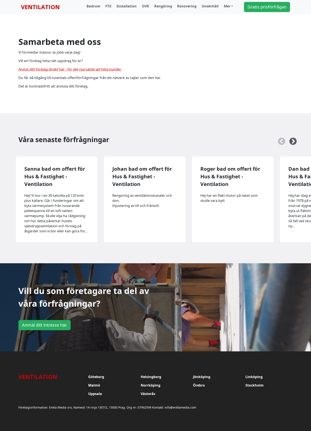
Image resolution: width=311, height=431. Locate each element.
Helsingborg (151, 376)
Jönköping (201, 376)
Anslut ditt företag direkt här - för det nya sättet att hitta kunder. (69, 69)
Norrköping (150, 385)
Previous (279, 139)
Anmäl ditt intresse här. (44, 325)
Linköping (254, 376)
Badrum (93, 6)
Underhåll (210, 6)
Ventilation (40, 7)
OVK (145, 6)
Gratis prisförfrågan (267, 7)
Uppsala (95, 393)
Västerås (148, 393)
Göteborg (96, 376)
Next (291, 139)
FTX (108, 6)
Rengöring (163, 6)
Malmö (94, 385)
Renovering (187, 6)
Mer (227, 6)
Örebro (199, 385)
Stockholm (254, 385)
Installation (127, 6)
